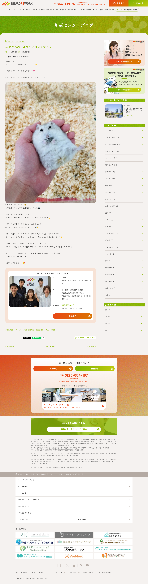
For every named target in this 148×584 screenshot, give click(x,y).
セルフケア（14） (111, 158)
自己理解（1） (110, 281)
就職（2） (108, 213)
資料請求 (94, 368)
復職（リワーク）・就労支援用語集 (97, 572)
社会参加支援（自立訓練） (34, 330)
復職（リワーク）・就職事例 (56, 10)
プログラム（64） (111, 131)
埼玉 (47, 330)
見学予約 (72, 316)
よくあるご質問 (98, 10)
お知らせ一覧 (109, 10)
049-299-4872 (68, 305)
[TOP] (16, 474)
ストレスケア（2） (112, 206)
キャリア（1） (110, 254)
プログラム (9, 41)
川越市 (53, 330)
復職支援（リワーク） (14, 330)
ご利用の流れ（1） (112, 233)
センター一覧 (30, 10)
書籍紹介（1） (110, 274)
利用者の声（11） (111, 165)
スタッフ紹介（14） (112, 151)
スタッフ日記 (20, 41)
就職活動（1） (110, 268)
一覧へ (52, 346)
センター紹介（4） (112, 178)
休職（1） (108, 261)
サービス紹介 (40, 10)
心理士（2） (109, 220)
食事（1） (108, 295)
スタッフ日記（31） (112, 137)
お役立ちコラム (72, 10)
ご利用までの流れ (85, 10)
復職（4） (109, 185)
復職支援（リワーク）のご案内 (74, 429)
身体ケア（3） (110, 199)
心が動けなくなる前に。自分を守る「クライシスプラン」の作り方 (133, 110)
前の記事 (11, 346)
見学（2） (108, 226)
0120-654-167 (66, 3)
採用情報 (73, 572)
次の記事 (90, 346)
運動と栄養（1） (111, 288)
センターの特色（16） (113, 144)
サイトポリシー (21, 572)
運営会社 (59, 572)
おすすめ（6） (110, 172)
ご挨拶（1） (109, 240)
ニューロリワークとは (16, 10)
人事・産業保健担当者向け (128, 10)
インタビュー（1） (112, 247)
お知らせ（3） (110, 192)
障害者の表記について (40, 572)
